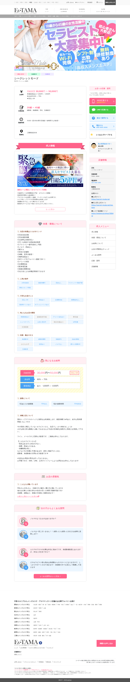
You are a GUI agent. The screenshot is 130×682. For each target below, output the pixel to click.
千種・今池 (60, 604)
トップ (16, 647)
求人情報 (95, 232)
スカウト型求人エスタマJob (37, 647)
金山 (72, 604)
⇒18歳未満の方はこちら (46, 669)
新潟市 (35, 608)
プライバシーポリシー (30, 662)
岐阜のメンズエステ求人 (22, 628)
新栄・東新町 (51, 604)
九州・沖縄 (46, 2)
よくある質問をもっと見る (49, 576)
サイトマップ (57, 662)
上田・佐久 (46, 625)
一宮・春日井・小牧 (80, 604)
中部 (30, 2)
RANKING (82, 10)
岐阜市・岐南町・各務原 (40, 628)
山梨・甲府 (37, 622)
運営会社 (48, 662)
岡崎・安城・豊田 (93, 604)
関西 (25, 2)
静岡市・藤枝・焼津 (39, 632)
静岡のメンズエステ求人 (22, 632)
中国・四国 (54, 2)
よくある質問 (96, 255)
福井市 (35, 618)
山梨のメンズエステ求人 (22, 622)
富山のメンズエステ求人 (22, 611)
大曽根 (67, 604)
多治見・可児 (52, 628)
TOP (47, 10)
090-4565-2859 (96, 182)
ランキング (50, 647)
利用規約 (41, 662)
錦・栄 (44, 604)
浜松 (59, 632)
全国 (16, 2)
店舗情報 (95, 266)
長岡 (40, 608)
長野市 (35, 625)
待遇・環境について (99, 238)
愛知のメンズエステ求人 (22, 604)
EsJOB (103, 10)
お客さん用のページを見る (27, 496)
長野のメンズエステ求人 (22, 625)
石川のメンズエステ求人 (22, 615)
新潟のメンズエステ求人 (22, 608)
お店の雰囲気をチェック (100, 249)
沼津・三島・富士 (51, 632)
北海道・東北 (37, 2)
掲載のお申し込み (106, 643)
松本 (40, 625)
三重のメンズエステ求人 (22, 635)
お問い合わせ (18, 662)
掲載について (18, 654)
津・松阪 (48, 635)
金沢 (35, 615)
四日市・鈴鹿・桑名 (39, 635)
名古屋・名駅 (37, 604)
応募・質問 (96, 261)
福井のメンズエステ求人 (22, 618)
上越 (44, 608)
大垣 (59, 628)
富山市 (35, 611)
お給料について (97, 243)
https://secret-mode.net (100, 199)
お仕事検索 (23, 647)
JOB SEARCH (64, 10)
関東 (21, 2)
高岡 (40, 611)
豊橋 (100, 604)
